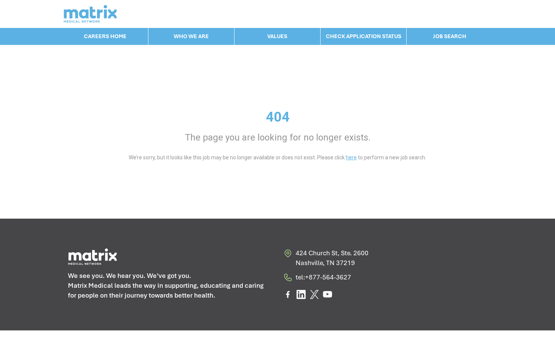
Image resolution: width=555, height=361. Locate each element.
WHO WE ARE (191, 36)
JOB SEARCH (449, 36)
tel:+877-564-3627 (323, 277)
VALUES (277, 36)
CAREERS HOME (105, 36)
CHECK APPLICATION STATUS (363, 36)
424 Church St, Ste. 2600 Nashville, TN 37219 (332, 258)
